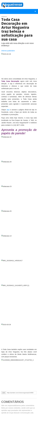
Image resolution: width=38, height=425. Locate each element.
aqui (8, 110)
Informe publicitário (8, 51)
